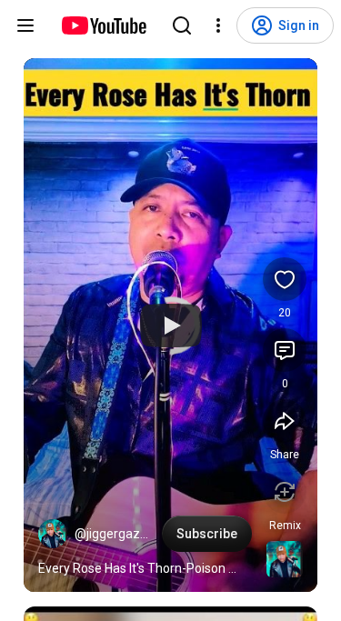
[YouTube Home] (103, 25)
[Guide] (25, 25)
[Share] (284, 421)
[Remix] (284, 492)
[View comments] (284, 350)
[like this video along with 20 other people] (284, 279)
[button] (52, 533)
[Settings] (218, 25)
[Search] (182, 25)
